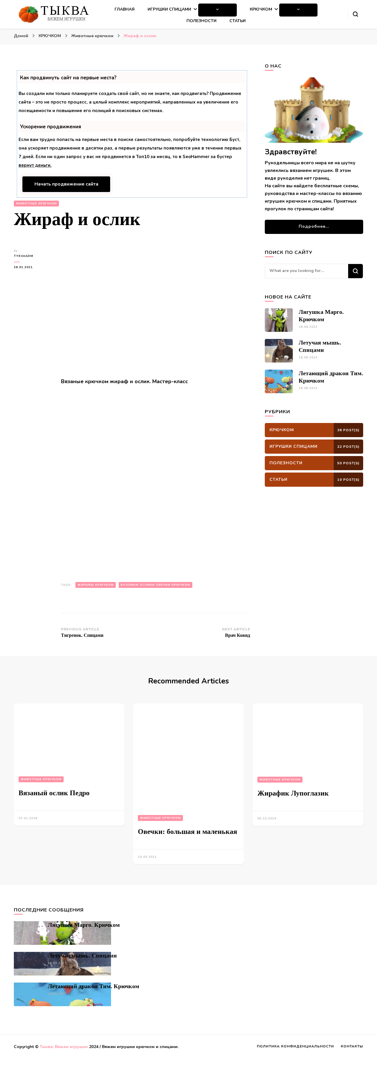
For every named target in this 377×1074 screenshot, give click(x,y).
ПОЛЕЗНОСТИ (201, 21)
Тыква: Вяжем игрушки (64, 1047)
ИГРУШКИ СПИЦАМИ (169, 9)
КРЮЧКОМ (261, 9)
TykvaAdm (23, 256)
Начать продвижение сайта (66, 184)
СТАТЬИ (237, 21)
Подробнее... (314, 226)
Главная (125, 9)
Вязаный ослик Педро (54, 793)
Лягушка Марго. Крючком (84, 924)
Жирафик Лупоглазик (293, 793)
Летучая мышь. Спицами (82, 955)
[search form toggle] (355, 14)
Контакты (352, 1046)
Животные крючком (36, 203)
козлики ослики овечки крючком (155, 585)
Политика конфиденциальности (295, 1046)
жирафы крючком (95, 585)
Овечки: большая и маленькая (187, 831)
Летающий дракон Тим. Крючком (93, 986)
